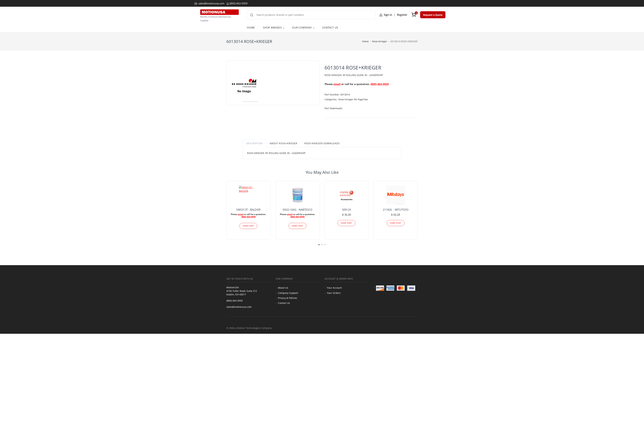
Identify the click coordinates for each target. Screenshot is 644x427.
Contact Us (284, 303)
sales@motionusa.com (211, 3)
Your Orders (334, 293)
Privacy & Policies (287, 298)
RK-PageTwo (361, 99)
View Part (248, 225)
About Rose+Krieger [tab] (283, 143)
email (337, 84)
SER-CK (346, 209)
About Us (283, 287)
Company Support (288, 293)
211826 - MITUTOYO (395, 209)
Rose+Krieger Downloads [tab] (322, 143)
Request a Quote (432, 14)
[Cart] (413, 14)
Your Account (334, 287)
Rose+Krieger (379, 41)
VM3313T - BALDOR (248, 209)
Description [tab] (254, 143)
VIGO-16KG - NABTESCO (297, 209)
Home (365, 41)
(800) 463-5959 (238, 3)
